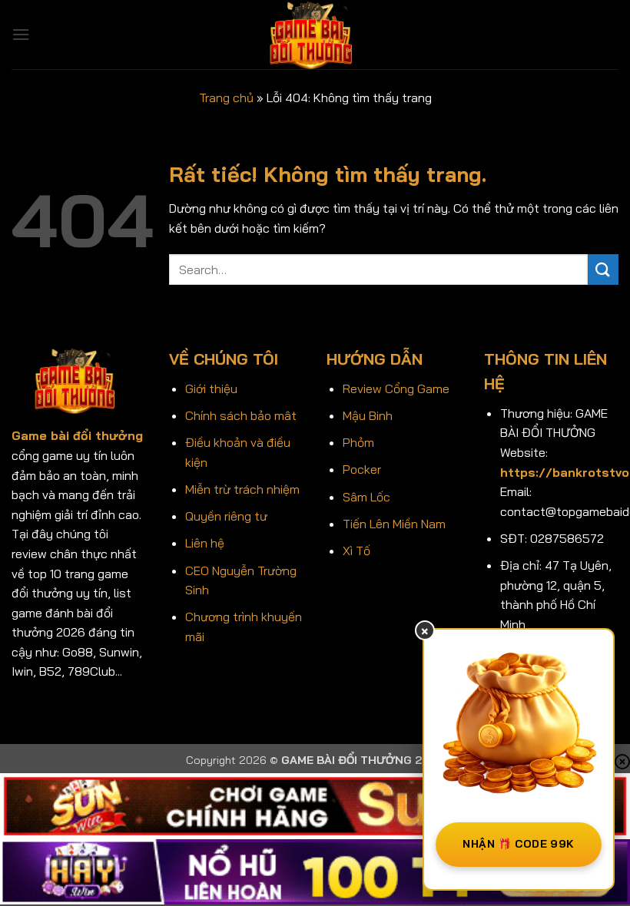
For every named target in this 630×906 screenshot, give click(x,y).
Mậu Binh (368, 415)
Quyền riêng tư (226, 516)
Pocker (362, 469)
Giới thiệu (211, 388)
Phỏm (358, 442)
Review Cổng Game (396, 388)
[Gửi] (603, 269)
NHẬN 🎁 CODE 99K (518, 844)
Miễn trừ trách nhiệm (242, 489)
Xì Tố (356, 550)
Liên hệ (204, 543)
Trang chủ (226, 97)
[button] (21, 34)
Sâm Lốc (366, 496)
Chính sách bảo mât (241, 415)
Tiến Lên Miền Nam (394, 523)
